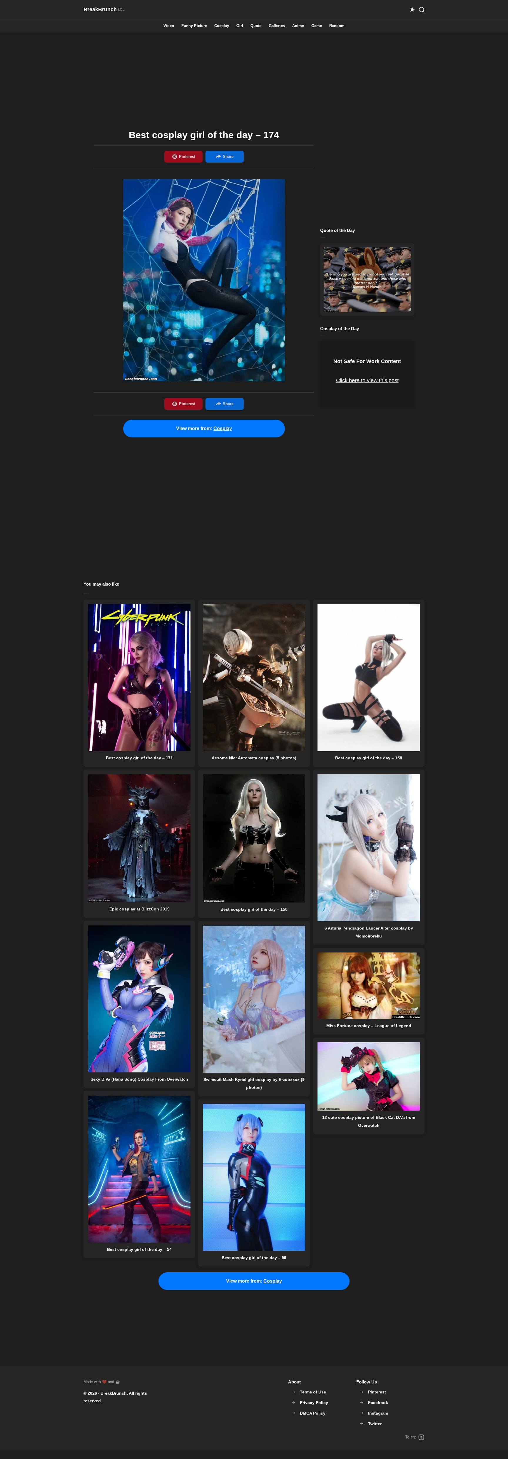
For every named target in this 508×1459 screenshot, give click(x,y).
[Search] (422, 10)
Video (168, 26)
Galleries (277, 26)
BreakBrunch (114, 1393)
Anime (298, 26)
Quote (255, 26)
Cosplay (221, 26)
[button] (412, 10)
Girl (239, 26)
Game (316, 26)
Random (337, 26)
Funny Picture (194, 26)
